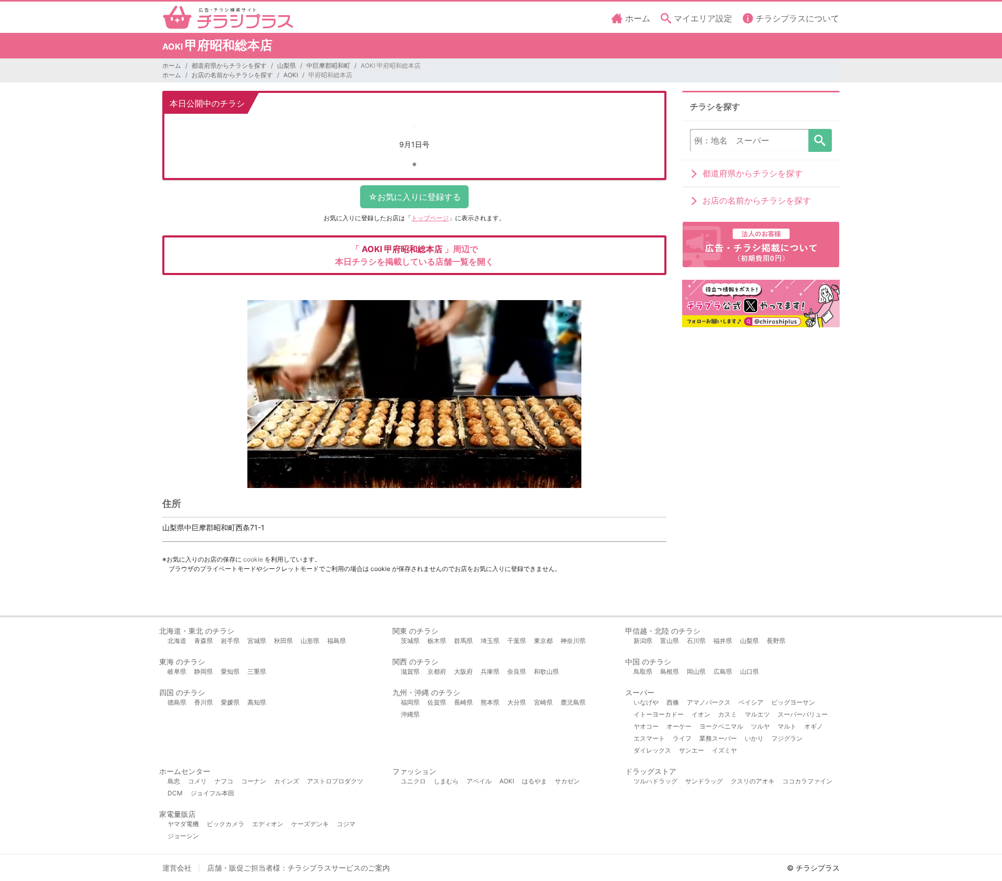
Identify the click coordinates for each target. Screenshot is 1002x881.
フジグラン (787, 738)
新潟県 (643, 641)
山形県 (310, 641)
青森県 (203, 641)
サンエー (691, 750)
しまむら (446, 781)
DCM (175, 793)
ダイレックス (652, 750)
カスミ (727, 714)
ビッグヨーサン (793, 702)
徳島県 (177, 702)
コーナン (253, 781)
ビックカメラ (225, 824)
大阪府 (463, 671)
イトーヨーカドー (659, 714)
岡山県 (696, 671)
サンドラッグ (704, 781)
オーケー (678, 726)
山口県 (749, 671)
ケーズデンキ (310, 824)
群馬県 (463, 641)
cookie (253, 559)
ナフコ (223, 781)
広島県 (722, 671)
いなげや (646, 702)
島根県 (669, 671)
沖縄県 (410, 714)
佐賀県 (436, 702)
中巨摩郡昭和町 (328, 65)
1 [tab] (414, 165)
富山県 (669, 641)
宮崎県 (543, 702)
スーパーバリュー (803, 714)
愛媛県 (230, 702)
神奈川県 (573, 641)
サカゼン (567, 781)
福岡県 (410, 702)
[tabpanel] (414, 138)
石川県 (696, 641)
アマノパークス (709, 702)
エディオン (267, 824)
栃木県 (436, 641)
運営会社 (177, 867)
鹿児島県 (573, 702)
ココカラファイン (807, 781)
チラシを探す (820, 140)
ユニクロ (413, 781)
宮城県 (256, 641)
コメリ (197, 781)
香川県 (203, 702)
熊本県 (490, 702)
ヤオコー (646, 726)
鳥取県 (643, 671)
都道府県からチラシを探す (229, 65)
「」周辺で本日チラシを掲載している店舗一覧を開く (414, 255)
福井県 (722, 641)
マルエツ (757, 714)
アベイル (479, 781)
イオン (700, 714)
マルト (787, 726)
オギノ (813, 726)
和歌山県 (546, 671)
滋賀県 (410, 671)
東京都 (543, 641)
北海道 (177, 641)
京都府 (436, 671)
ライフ (682, 738)
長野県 (776, 641)
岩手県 (230, 641)
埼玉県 (490, 641)
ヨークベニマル (721, 726)
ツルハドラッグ (655, 781)
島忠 (174, 781)
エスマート (649, 738)
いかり (754, 738)
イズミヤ (724, 750)
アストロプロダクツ (335, 781)
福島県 (336, 641)
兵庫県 (490, 671)
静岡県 (203, 671)
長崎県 (463, 702)
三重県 (256, 671)
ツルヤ (760, 726)
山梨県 (286, 65)
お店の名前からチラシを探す (232, 75)
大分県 (516, 702)
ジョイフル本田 (212, 793)
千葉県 (516, 641)
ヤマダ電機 (183, 824)
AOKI (290, 75)
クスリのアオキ (752, 781)
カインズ (286, 781)
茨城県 (410, 641)
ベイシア (751, 702)
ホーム (171, 65)
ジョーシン (183, 836)
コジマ (346, 824)
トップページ (430, 218)
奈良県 (516, 671)
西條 (672, 702)
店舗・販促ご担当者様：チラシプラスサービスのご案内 (298, 867)
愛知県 (230, 671)
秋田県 (283, 641)
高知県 (256, 702)
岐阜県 (177, 671)
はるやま (534, 781)
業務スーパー (718, 738)
